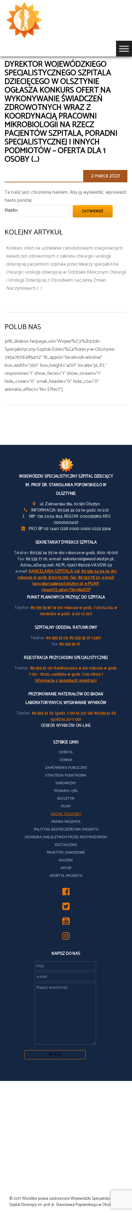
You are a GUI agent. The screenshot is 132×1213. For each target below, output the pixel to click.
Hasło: (11, 210)
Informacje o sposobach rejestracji (66, 680)
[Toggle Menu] (124, 49)
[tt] (66, 908)
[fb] (66, 893)
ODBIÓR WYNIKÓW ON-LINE (66, 725)
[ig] (66, 938)
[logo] (34, 20)
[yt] (66, 923)
